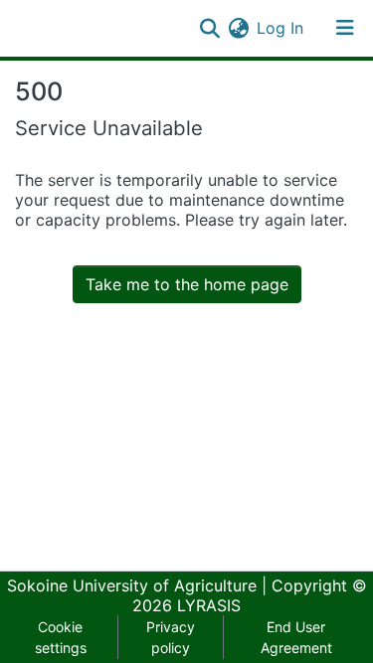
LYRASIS (209, 605)
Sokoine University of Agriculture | (139, 585)
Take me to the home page (187, 284)
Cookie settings (61, 637)
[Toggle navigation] (345, 28)
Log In (281, 28)
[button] (238, 28)
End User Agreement (296, 637)
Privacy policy (170, 637)
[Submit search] (209, 28)
